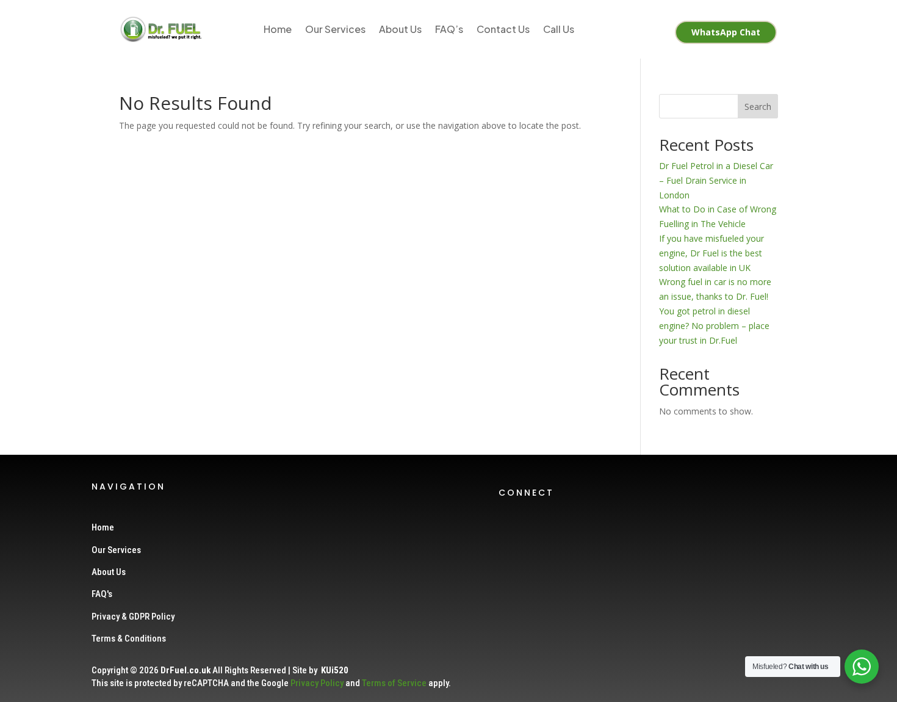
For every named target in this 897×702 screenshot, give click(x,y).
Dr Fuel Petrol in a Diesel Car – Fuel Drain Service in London (716, 180)
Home (278, 29)
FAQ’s (449, 29)
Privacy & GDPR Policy (133, 616)
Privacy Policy (317, 683)
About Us (400, 29)
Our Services (335, 29)
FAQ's (102, 593)
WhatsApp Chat (725, 32)
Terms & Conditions (129, 638)
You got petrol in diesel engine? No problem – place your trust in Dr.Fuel (714, 325)
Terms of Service (394, 683)
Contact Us (503, 29)
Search (757, 106)
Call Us (558, 29)
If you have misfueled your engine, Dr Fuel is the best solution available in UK (711, 253)
